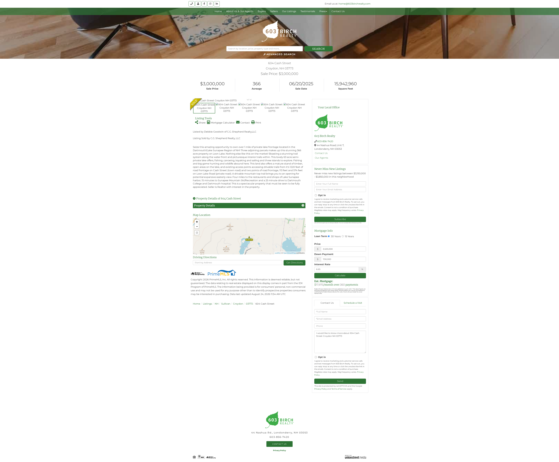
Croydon (238, 303)
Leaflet (277, 253)
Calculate (340, 275)
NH (217, 303)
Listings (207, 303)
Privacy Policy (320, 389)
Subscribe (340, 219)
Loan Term (320, 236)
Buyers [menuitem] (262, 11)
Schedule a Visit (353, 302)
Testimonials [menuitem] (307, 11)
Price (317, 244)
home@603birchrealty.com (354, 3)
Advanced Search (281, 54)
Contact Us (321, 153)
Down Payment (323, 254)
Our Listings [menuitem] (289, 11)
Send (340, 381)
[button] (319, 48)
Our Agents (321, 157)
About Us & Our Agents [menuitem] (239, 11)
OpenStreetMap (289, 253)
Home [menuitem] (218, 11)
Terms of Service (338, 389)
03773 (249, 303)
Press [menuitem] (322, 11)
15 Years (349, 236)
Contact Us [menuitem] (338, 11)
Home (196, 303)
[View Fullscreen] (197, 232)
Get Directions (294, 262)
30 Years (335, 236)
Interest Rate (322, 264)
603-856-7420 (325, 141)
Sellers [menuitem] (274, 11)
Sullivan (225, 303)
